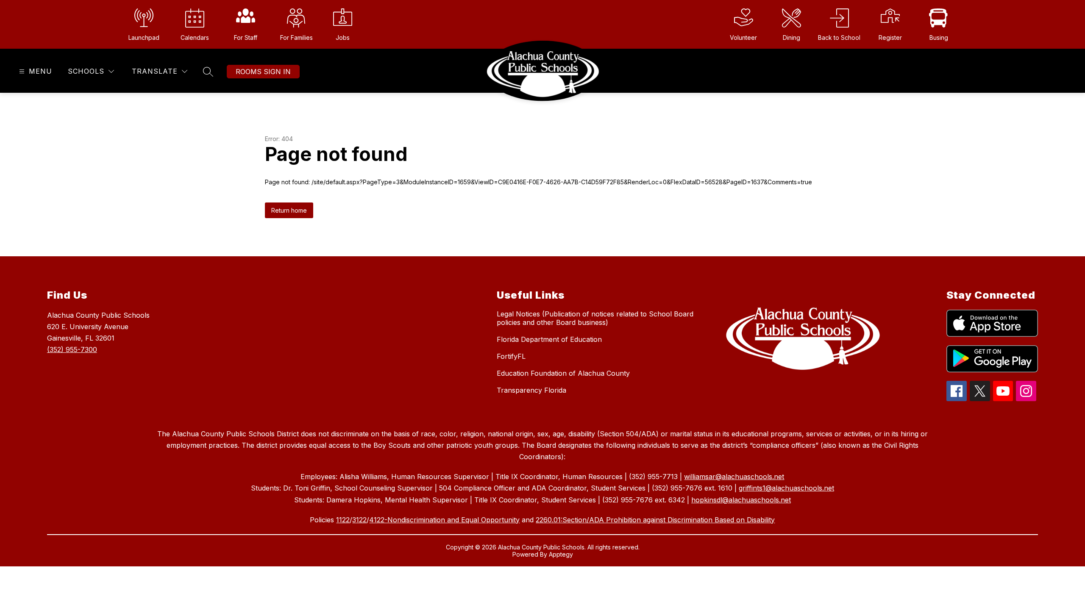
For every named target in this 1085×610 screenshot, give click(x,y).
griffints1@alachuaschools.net (786, 488)
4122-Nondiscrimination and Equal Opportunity (444, 520)
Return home (289, 210)
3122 (359, 520)
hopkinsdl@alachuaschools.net (741, 500)
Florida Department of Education (549, 339)
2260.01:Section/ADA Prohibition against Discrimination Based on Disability (655, 520)
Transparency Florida (531, 390)
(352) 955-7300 (72, 349)
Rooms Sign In (263, 71)
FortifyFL (511, 356)
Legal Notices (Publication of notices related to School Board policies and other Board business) (595, 318)
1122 (343, 520)
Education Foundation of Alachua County (563, 373)
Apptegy (561, 554)
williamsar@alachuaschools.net (734, 476)
